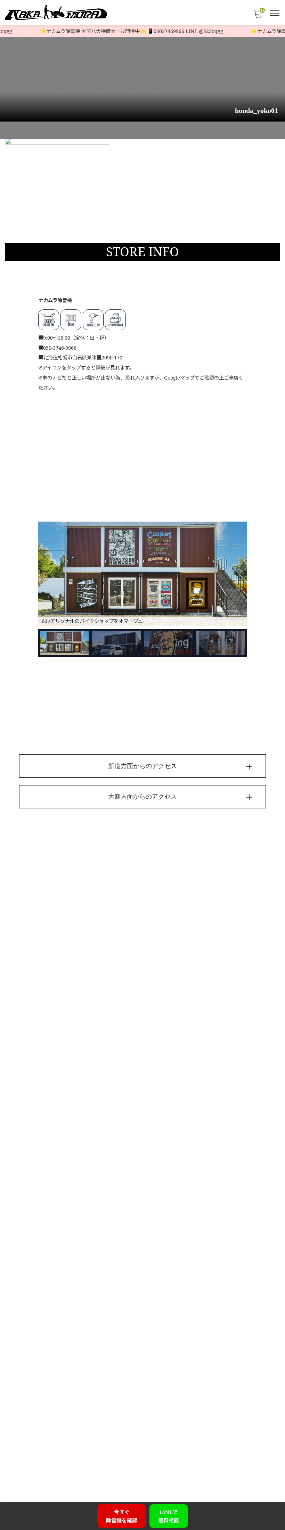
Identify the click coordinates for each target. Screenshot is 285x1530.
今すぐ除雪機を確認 (121, 1516)
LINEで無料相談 (168, 1516)
